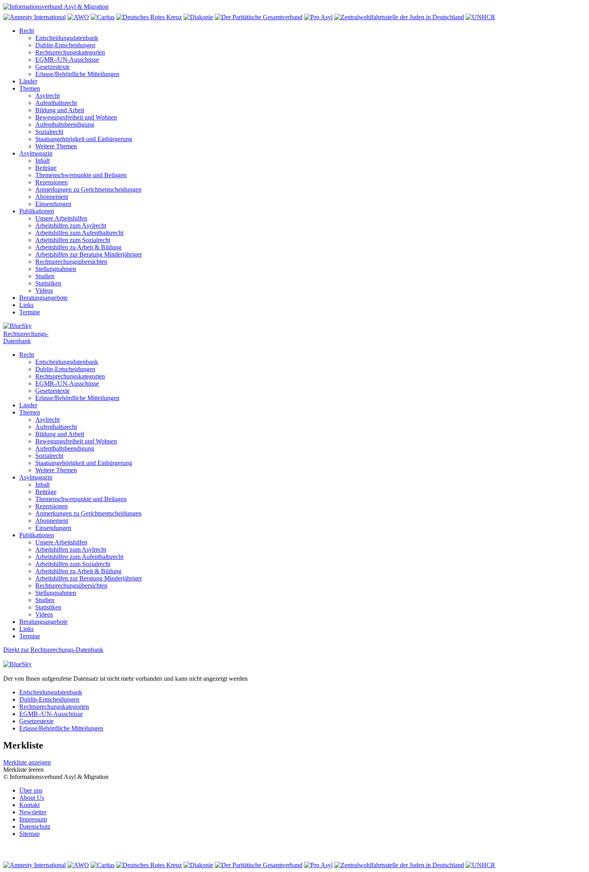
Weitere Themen (56, 146)
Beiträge (45, 167)
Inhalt (42, 160)
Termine (29, 312)
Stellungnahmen (55, 268)
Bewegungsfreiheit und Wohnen (76, 117)
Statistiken (48, 283)
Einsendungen (53, 203)
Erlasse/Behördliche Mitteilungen (77, 74)
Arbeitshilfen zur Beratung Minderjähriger (88, 254)
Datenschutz (34, 826)
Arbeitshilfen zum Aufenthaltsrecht (79, 232)
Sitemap (29, 833)
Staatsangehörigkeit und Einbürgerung (83, 139)
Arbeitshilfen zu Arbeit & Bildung (78, 247)
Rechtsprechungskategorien (70, 52)
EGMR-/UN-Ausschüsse (67, 59)
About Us (31, 797)
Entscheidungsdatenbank (66, 37)
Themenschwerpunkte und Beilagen (81, 175)
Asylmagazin (35, 153)
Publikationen (36, 211)
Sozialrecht (49, 131)
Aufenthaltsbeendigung (64, 124)
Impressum (33, 819)
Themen (29, 88)
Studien (44, 276)
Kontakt (29, 804)
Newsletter (32, 812)
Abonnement (51, 196)
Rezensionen (51, 182)
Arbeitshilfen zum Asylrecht (70, 225)
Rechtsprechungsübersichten (71, 261)
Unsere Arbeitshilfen (61, 218)
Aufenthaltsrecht (56, 102)
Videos (44, 290)
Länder (28, 81)
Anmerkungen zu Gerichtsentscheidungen (88, 189)
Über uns (30, 790)
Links (26, 304)
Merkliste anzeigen (27, 762)
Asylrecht (47, 95)
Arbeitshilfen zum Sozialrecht (72, 240)
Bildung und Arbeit (59, 110)
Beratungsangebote (43, 297)
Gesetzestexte (52, 66)
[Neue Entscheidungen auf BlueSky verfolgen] (294, 326)
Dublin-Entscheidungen (65, 45)
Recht (26, 30)
